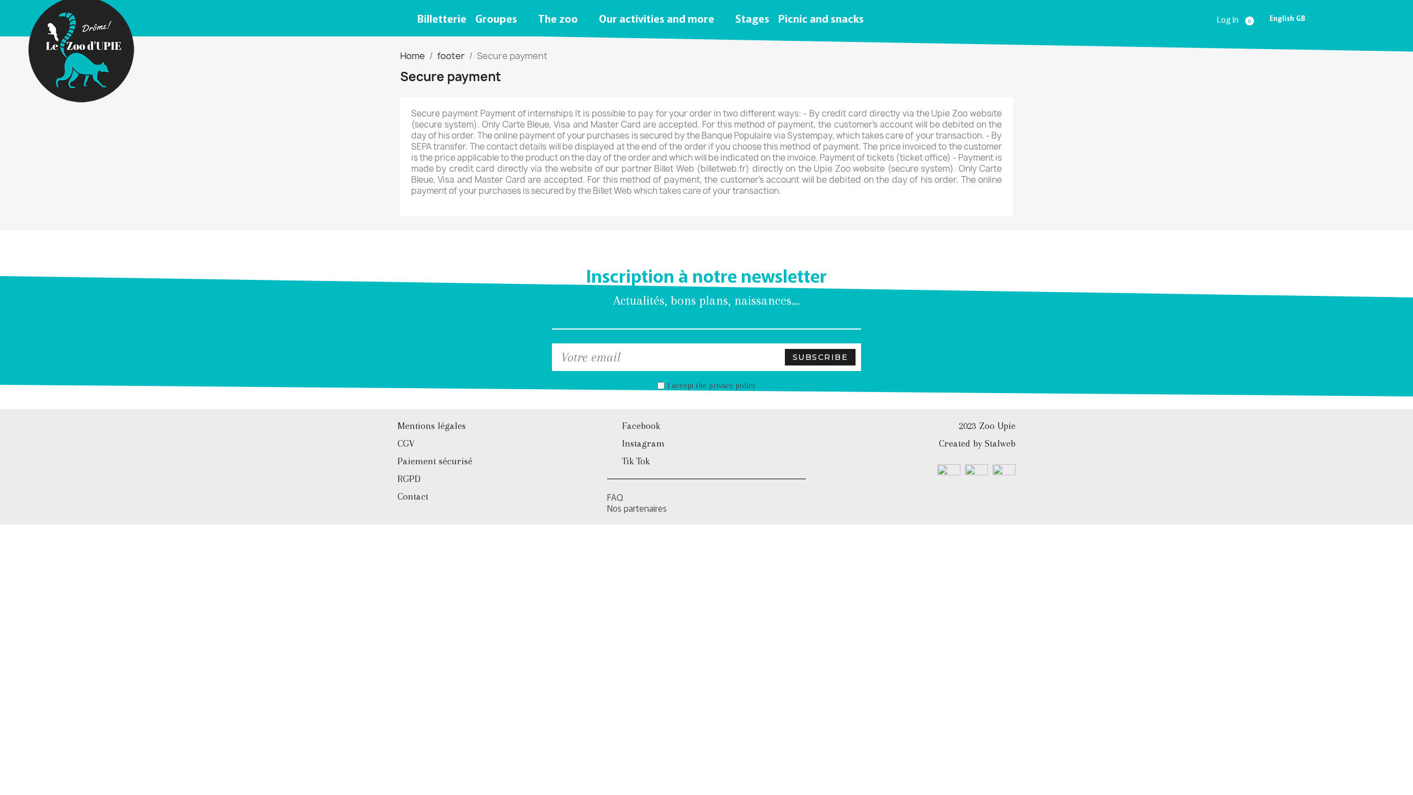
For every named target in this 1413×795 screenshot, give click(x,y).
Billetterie (441, 18)
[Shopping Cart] (1251, 18)
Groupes (496, 18)
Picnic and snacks (821, 18)
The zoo (558, 18)
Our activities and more (656, 18)
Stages (752, 18)
